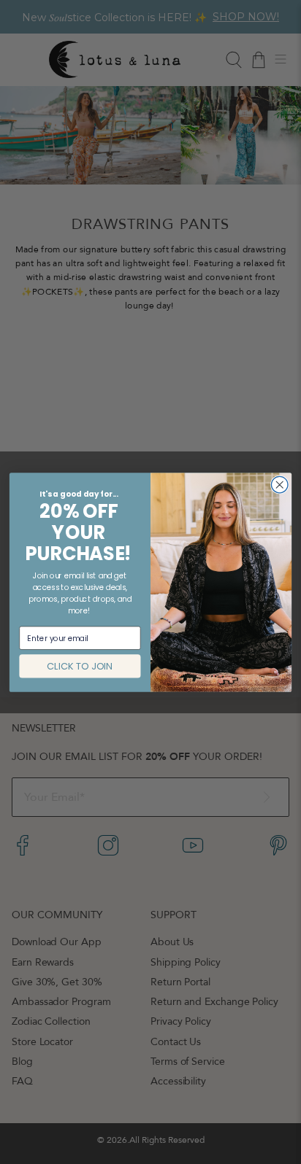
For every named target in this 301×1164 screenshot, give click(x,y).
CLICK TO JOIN (80, 665)
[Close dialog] (279, 484)
